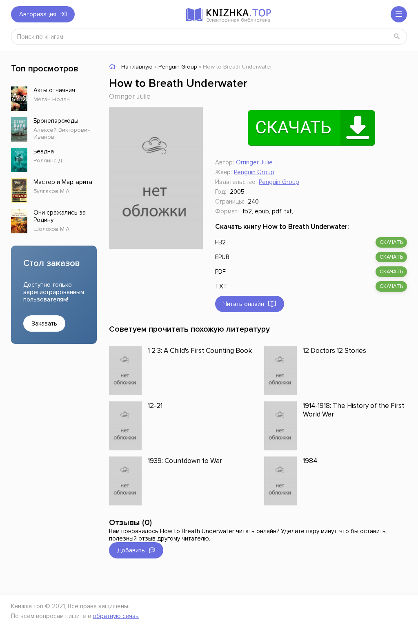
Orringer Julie (130, 96)
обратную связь (116, 616)
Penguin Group (254, 172)
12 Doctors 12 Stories (334, 350)
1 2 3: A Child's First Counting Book (200, 350)
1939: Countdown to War (185, 460)
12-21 (155, 405)
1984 (310, 460)
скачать (391, 242)
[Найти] (397, 37)
